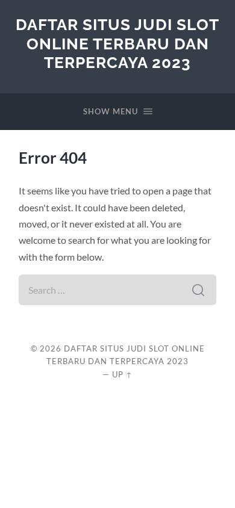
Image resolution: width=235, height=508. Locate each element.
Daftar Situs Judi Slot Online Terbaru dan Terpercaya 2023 (117, 43)
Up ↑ (122, 374)
